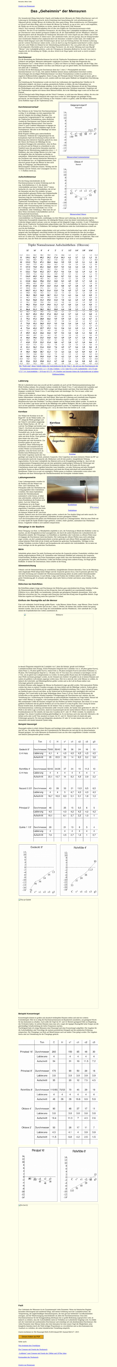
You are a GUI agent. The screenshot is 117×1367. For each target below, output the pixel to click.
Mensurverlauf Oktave (78, 214)
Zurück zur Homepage (26, 6)
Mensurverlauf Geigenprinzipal (78, 157)
